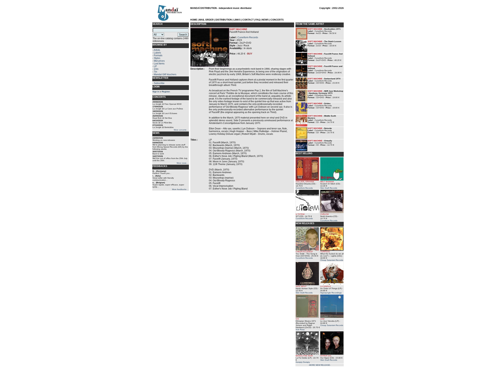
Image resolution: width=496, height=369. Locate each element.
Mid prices (159, 61)
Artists (157, 50)
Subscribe (159, 83)
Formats (158, 55)
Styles (157, 58)
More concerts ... (181, 130)
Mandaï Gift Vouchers (165, 74)
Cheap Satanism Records (331, 260)
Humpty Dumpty (303, 362)
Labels (157, 52)
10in (156, 69)
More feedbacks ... (180, 189)
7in (155, 71)
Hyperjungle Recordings (331, 293)
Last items (159, 63)
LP (155, 66)
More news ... (183, 163)
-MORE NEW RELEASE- (320, 365)
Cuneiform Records (248, 37)
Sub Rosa (300, 329)
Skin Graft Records (328, 188)
